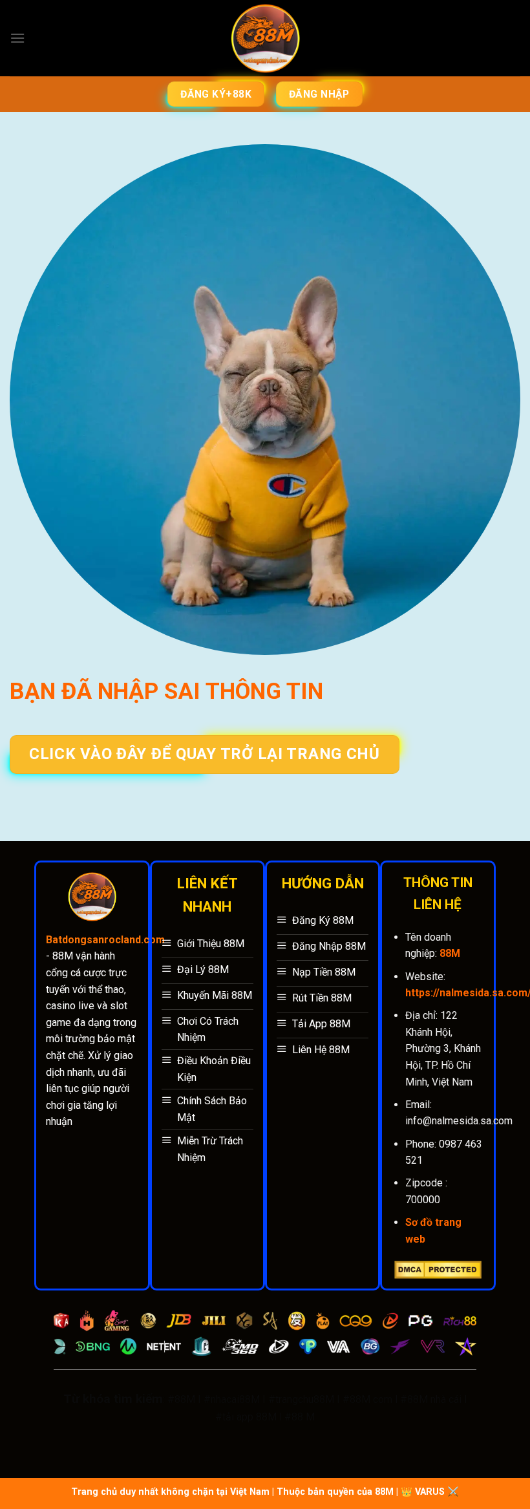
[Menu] (17, 38)
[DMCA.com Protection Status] (438, 1269)
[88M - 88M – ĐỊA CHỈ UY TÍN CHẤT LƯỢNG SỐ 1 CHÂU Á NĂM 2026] (265, 38)
